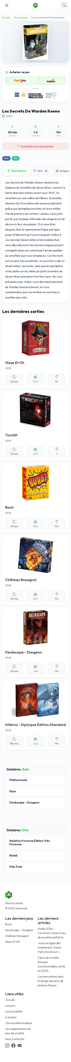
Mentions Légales (14, 903)
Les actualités (14, 1011)
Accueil (6, 17)
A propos (11, 1017)
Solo (6, 158)
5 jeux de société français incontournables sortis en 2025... (51, 964)
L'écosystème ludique (18, 1023)
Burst (8, 924)
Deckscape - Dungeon (19, 930)
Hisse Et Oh (12, 941)
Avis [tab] (42, 170)
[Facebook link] (13, 1046)
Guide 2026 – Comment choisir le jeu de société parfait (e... (52, 933)
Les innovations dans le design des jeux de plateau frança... (51, 981)
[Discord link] (19, 1046)
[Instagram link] (7, 1046)
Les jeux (10, 1005)
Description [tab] (18, 170)
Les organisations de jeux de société (18, 1031)
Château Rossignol (16, 936)
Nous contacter (15, 1039)
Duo (15, 158)
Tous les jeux (20, 17)
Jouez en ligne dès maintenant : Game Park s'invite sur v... (49, 947)
